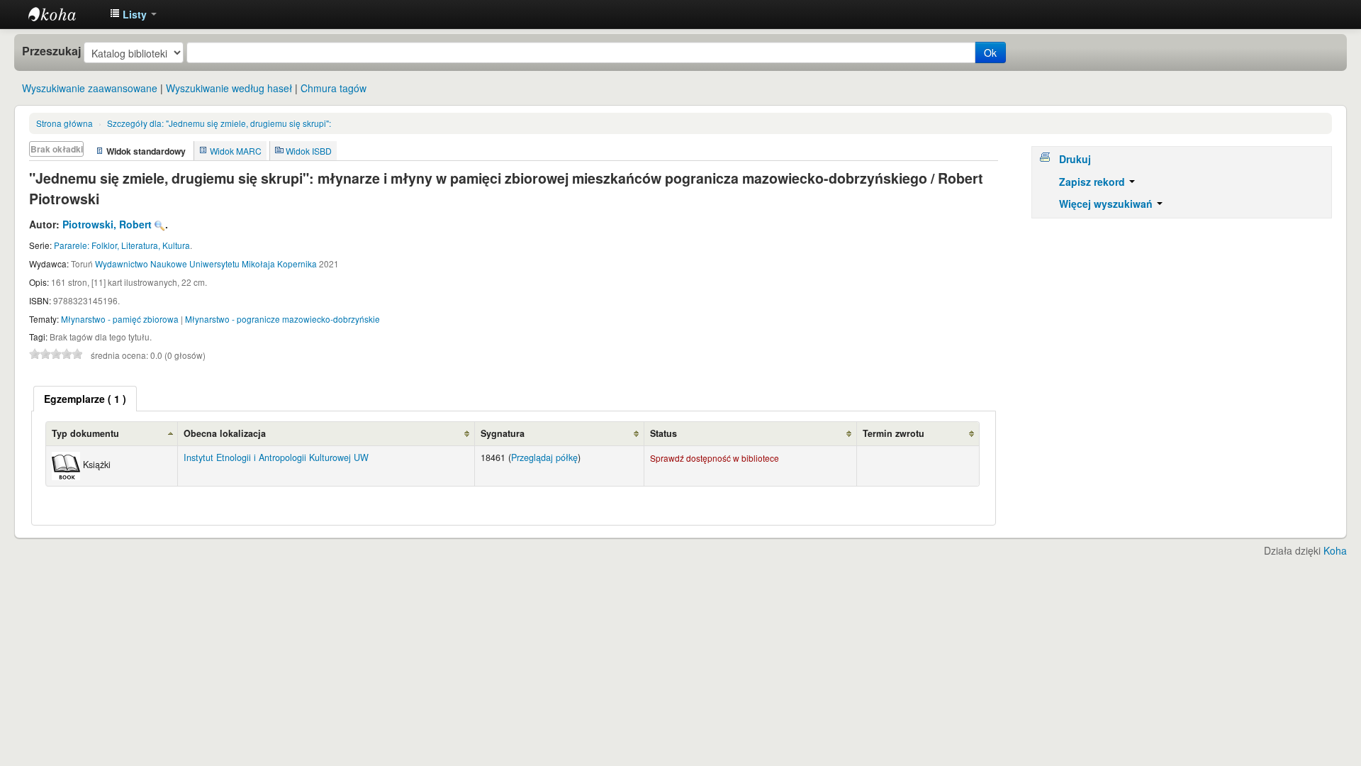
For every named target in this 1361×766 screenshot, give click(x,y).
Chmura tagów (333, 88)
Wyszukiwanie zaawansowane (89, 88)
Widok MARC (236, 151)
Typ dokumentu (85, 433)
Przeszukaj (51, 51)
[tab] (85, 398)
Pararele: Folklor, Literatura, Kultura (122, 245)
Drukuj (1075, 159)
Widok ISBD (309, 151)
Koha (1335, 550)
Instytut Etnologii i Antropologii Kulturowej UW (63, 14)
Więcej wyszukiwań (1107, 203)
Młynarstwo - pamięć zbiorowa (120, 319)
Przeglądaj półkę (544, 457)
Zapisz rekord (1093, 181)
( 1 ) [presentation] (85, 399)
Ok (990, 52)
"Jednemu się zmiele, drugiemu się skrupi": (219, 123)
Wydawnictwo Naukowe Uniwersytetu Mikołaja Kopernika (206, 263)
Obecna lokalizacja (225, 433)
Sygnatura (503, 433)
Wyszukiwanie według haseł (229, 88)
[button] (133, 14)
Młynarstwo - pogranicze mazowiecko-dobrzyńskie (282, 319)
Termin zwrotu (893, 433)
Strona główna (64, 123)
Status (663, 433)
